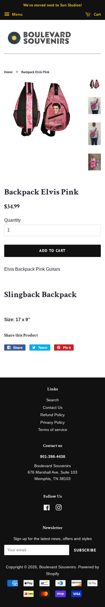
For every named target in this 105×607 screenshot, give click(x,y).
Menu (17, 14)
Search (52, 400)
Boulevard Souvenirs (57, 567)
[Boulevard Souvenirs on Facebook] (46, 509)
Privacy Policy (52, 422)
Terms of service (52, 430)
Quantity (12, 220)
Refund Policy (52, 415)
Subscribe (85, 550)
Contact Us (52, 408)
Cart (97, 14)
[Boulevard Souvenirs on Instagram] (58, 509)
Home (8, 72)
